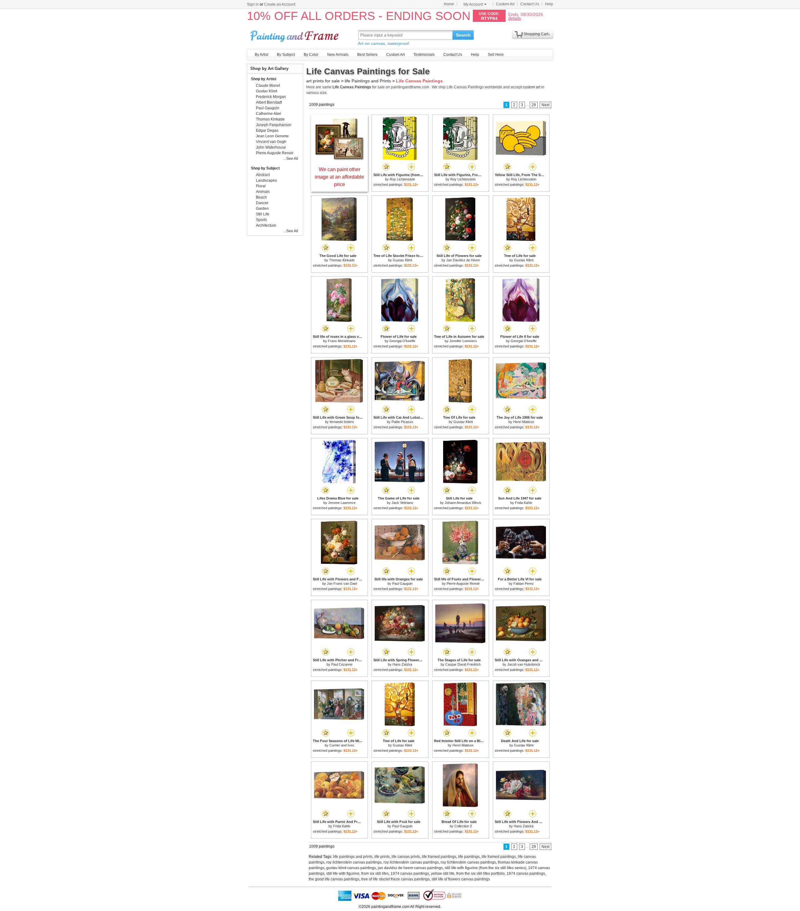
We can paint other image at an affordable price (339, 177)
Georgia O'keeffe (402, 341)
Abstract (263, 175)
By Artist (261, 54)
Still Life (262, 214)
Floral (261, 186)
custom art (531, 87)
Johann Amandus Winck (463, 503)
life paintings (469, 856)
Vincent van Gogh (271, 142)
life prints (382, 856)
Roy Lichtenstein (402, 179)
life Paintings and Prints (368, 80)
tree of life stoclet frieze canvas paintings (395, 879)
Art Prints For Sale (295, 35)
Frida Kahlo (523, 503)
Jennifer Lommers (463, 341)
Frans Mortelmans (342, 341)
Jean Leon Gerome (272, 136)
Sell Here (496, 54)
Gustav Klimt (402, 260)
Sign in (253, 4)
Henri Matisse (523, 422)
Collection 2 (463, 826)
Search (463, 34)
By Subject (286, 54)
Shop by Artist (263, 79)
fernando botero (342, 422)
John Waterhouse (271, 147)
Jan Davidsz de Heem (463, 260)
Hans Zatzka (402, 664)
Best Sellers (367, 54)
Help (549, 4)
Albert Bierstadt (269, 102)
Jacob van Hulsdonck (523, 664)
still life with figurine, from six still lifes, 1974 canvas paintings (377, 873)
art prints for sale (323, 80)
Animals (263, 192)
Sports (261, 220)
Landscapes (266, 180)
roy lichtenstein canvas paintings (354, 862)
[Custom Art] (339, 158)
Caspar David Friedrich (463, 664)
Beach (261, 197)
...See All (290, 158)
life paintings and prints (352, 856)
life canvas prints (406, 856)
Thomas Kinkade (342, 260)
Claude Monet (268, 85)
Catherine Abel (268, 113)
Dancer (262, 203)
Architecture (266, 225)
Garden (262, 208)
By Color (311, 54)
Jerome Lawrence (342, 503)
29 (534, 105)
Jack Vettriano (402, 503)
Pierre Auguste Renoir (463, 583)
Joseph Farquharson (273, 125)
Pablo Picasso (402, 422)
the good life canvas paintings (334, 879)
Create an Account (279, 4)
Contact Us (529, 4)
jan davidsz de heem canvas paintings (410, 868)
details (514, 18)
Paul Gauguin (402, 583)
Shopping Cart (535, 34)
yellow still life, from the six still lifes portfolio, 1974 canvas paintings (488, 873)
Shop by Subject (265, 168)
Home (449, 4)
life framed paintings (439, 856)
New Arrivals (337, 54)
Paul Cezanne (341, 664)
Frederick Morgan (271, 97)
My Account (473, 4)
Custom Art (505, 4)
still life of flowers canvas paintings (461, 879)
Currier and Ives (341, 745)
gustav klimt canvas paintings (351, 868)
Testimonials (424, 54)
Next (545, 105)
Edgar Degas (267, 130)
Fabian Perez (523, 583)
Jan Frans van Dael (342, 583)
